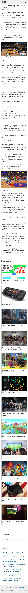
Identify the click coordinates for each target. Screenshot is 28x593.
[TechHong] (3, 2)
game (8, 154)
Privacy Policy (8, 587)
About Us (21, 587)
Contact (15, 587)
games (18, 249)
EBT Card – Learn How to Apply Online (14, 557)
